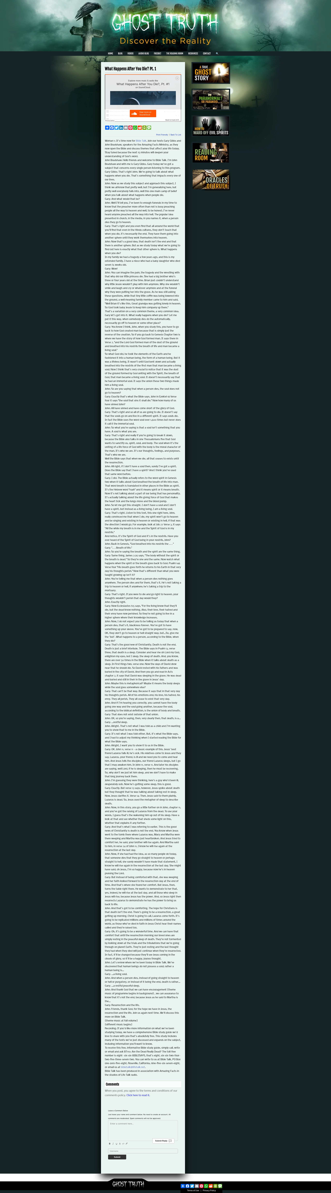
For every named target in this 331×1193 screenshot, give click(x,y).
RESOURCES (193, 53)
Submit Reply (161, 1141)
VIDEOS (130, 53)
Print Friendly (162, 135)
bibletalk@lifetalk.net (133, 1067)
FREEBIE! (157, 53)
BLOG (120, 53)
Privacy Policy (209, 1190)
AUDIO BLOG (143, 53)
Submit (117, 1157)
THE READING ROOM (174, 53)
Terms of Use (193, 1190)
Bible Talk (141, 141)
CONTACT (207, 53)
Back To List (176, 135)
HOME (110, 53)
